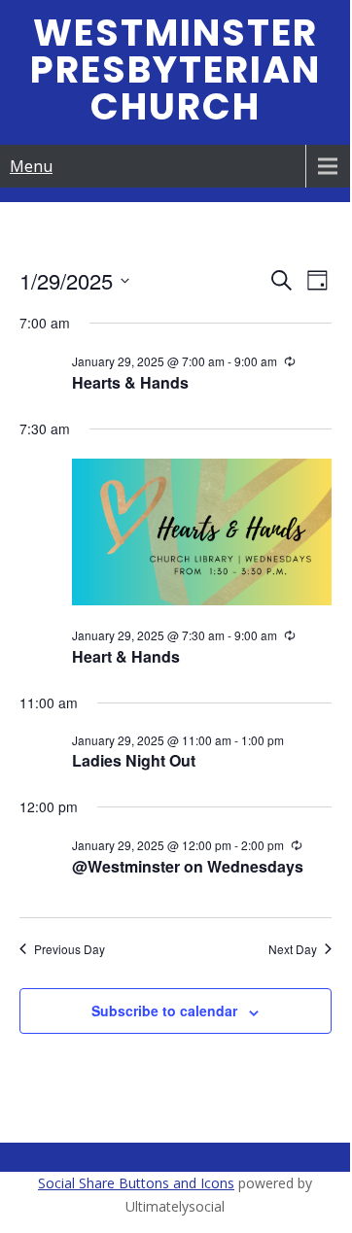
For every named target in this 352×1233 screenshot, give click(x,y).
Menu (31, 166)
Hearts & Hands (130, 382)
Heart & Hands (126, 656)
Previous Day (69, 949)
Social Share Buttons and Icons (136, 1183)
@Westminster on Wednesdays (187, 866)
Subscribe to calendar (164, 1010)
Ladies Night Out (133, 760)
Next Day (292, 949)
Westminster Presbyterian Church (175, 69)
